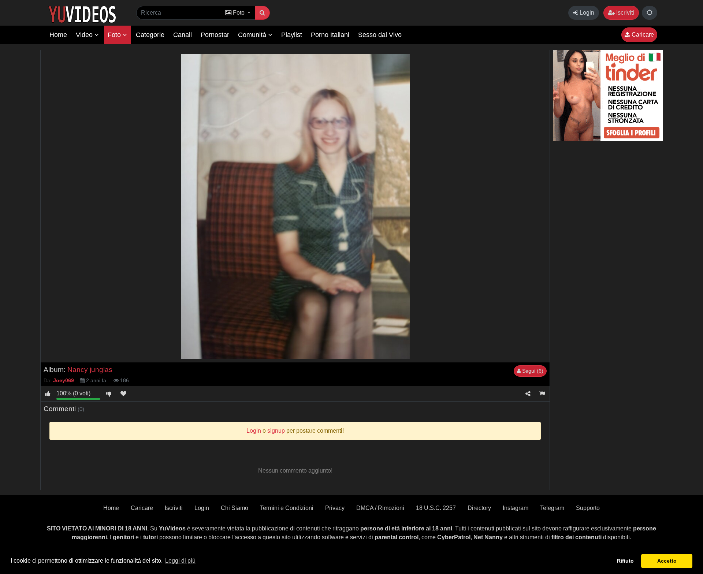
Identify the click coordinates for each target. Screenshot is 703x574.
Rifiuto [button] (625, 561)
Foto (115, 34)
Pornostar (215, 34)
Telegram (552, 508)
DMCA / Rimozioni (380, 508)
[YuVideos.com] (82, 14)
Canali (182, 34)
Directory (479, 508)
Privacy (335, 508)
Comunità (253, 34)
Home (58, 34)
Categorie (150, 34)
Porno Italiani (330, 34)
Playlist (291, 34)
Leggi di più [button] (180, 561)
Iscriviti (624, 13)
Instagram (515, 508)
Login (586, 13)
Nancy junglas (89, 369)
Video (85, 34)
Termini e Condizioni (286, 508)
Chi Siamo (234, 508)
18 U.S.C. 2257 (436, 508)
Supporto (588, 508)
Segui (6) (532, 371)
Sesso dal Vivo (380, 34)
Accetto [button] (667, 561)
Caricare (642, 34)
